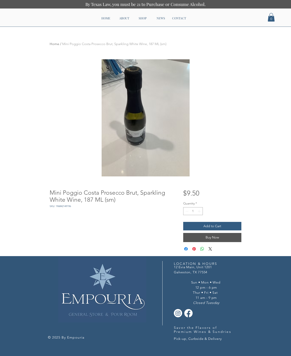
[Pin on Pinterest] (194, 248)
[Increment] (199, 211)
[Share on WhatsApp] (202, 248)
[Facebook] (188, 313)
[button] (271, 17)
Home (54, 44)
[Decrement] (186, 211)
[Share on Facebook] (186, 248)
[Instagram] (178, 313)
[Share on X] (210, 248)
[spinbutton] (193, 211)
